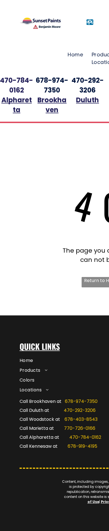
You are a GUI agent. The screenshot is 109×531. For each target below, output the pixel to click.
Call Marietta (34, 428)
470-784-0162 (85, 437)
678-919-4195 (82, 446)
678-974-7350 (81, 401)
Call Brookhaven (38, 401)
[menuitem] (75, 54)
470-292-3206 (80, 410)
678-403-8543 (81, 419)
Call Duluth (31, 410)
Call (24, 437)
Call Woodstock (37, 419)
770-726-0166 (79, 428)
